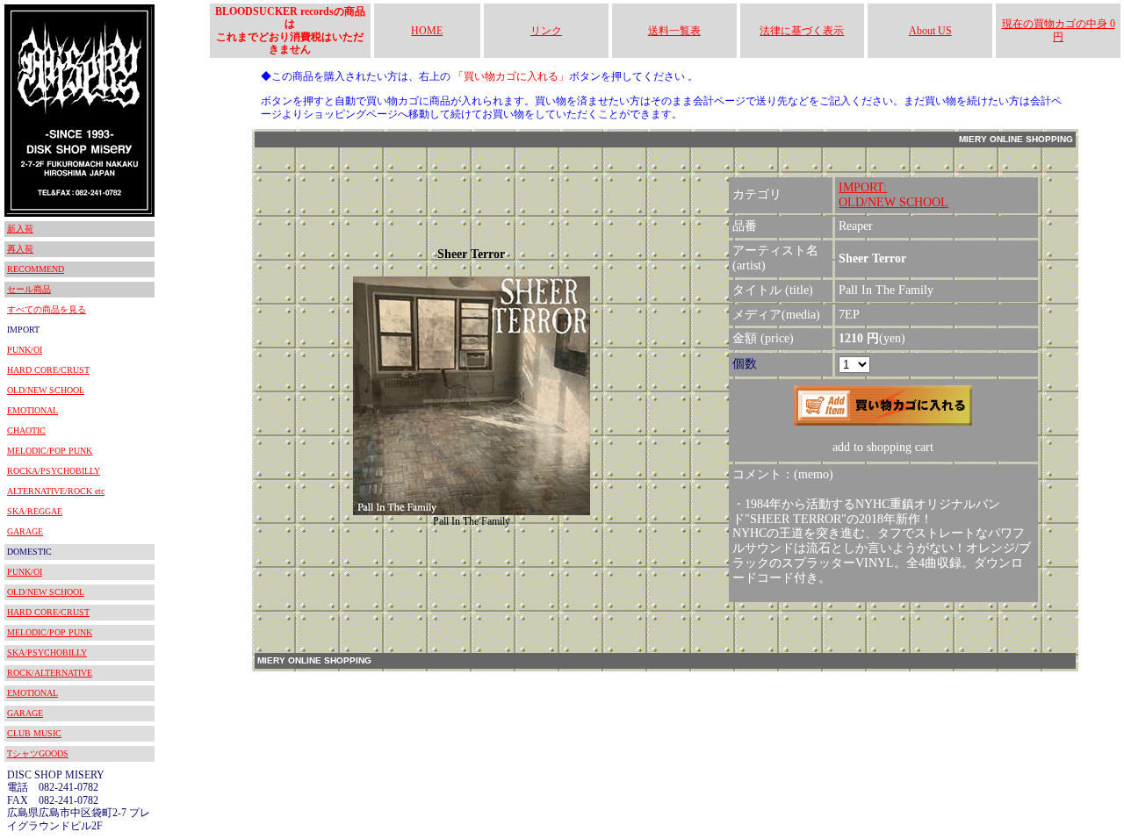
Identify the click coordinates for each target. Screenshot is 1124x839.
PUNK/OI (24, 350)
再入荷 (20, 249)
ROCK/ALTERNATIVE (49, 673)
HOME (427, 31)
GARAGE (25, 531)
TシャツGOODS (37, 753)
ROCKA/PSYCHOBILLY (53, 471)
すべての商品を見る (46, 309)
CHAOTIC (26, 430)
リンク (546, 31)
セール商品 (29, 289)
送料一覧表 (674, 31)
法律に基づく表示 (802, 31)
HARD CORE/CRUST (48, 370)
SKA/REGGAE (34, 511)
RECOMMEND (35, 269)
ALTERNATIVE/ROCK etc (55, 491)
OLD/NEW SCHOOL (45, 390)
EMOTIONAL (32, 410)
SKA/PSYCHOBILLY (47, 652)
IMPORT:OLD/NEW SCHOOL (893, 195)
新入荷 (20, 228)
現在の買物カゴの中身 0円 (1058, 30)
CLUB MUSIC (34, 733)
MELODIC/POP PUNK (49, 450)
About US (930, 31)
